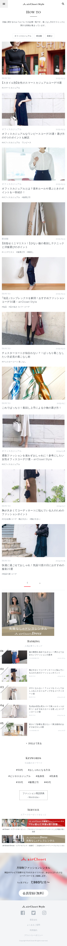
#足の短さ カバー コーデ (19, 306)
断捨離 (39, 35)
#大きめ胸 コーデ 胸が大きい (15, 519)
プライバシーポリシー (33, 935)
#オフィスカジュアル (11, 197)
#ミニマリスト (8, 252)
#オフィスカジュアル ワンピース (16, 142)
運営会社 (33, 919)
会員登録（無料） (33, 893)
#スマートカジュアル (11, 87)
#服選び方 (26, 197)
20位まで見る (33, 743)
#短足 (4, 306)
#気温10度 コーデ (9, 573)
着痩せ (50, 35)
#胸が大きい (35, 519)
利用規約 (33, 930)
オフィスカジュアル (22, 35)
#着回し (30, 252)
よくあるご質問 (33, 924)
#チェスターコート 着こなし (14, 361)
